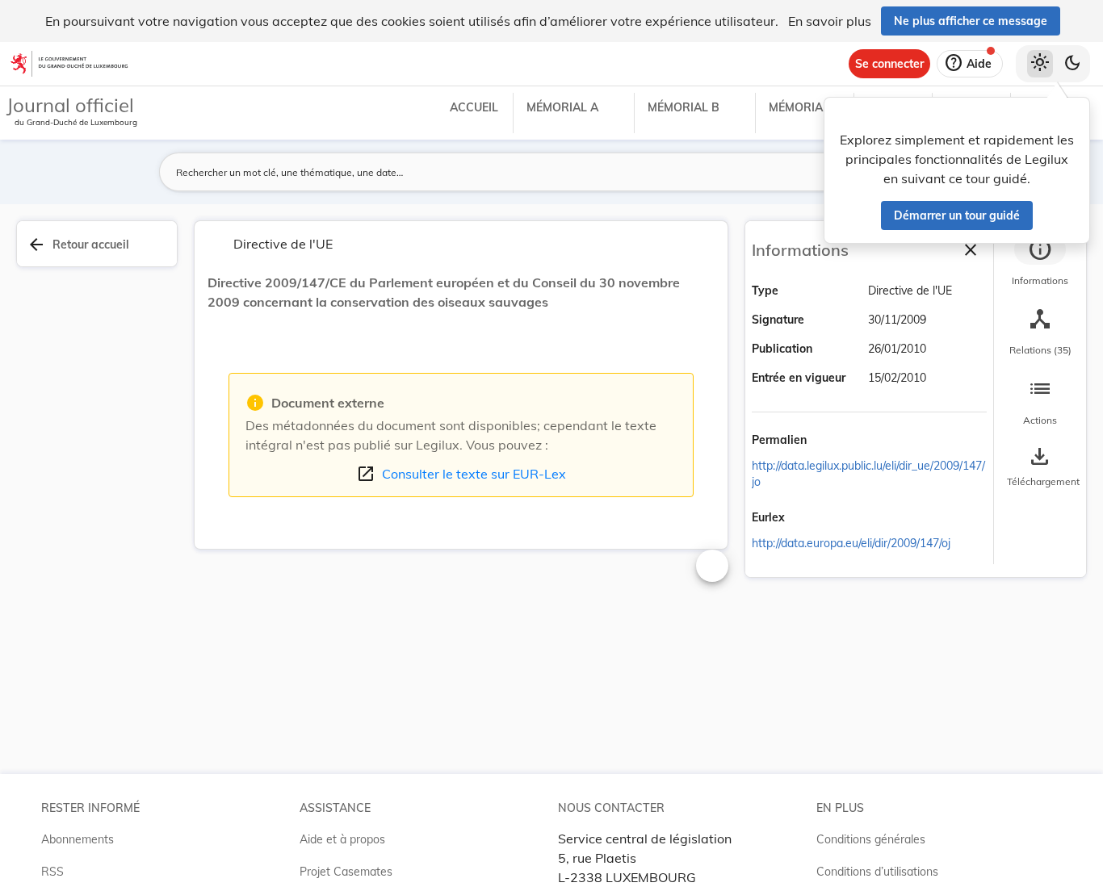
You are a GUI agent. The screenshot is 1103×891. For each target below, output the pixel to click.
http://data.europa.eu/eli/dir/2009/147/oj (851, 543)
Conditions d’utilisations (877, 871)
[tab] (1040, 262)
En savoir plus (829, 21)
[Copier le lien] (829, 441)
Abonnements (77, 839)
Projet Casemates (346, 871)
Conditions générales (870, 839)
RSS (52, 871)
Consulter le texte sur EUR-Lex (461, 473)
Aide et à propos (342, 839)
